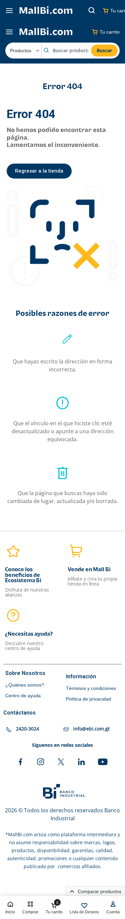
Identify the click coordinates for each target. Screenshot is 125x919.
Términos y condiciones (91, 688)
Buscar (104, 50)
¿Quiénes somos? (24, 685)
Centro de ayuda (23, 695)
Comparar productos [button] (98, 891)
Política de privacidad (88, 699)
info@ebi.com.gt (91, 728)
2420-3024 (27, 728)
